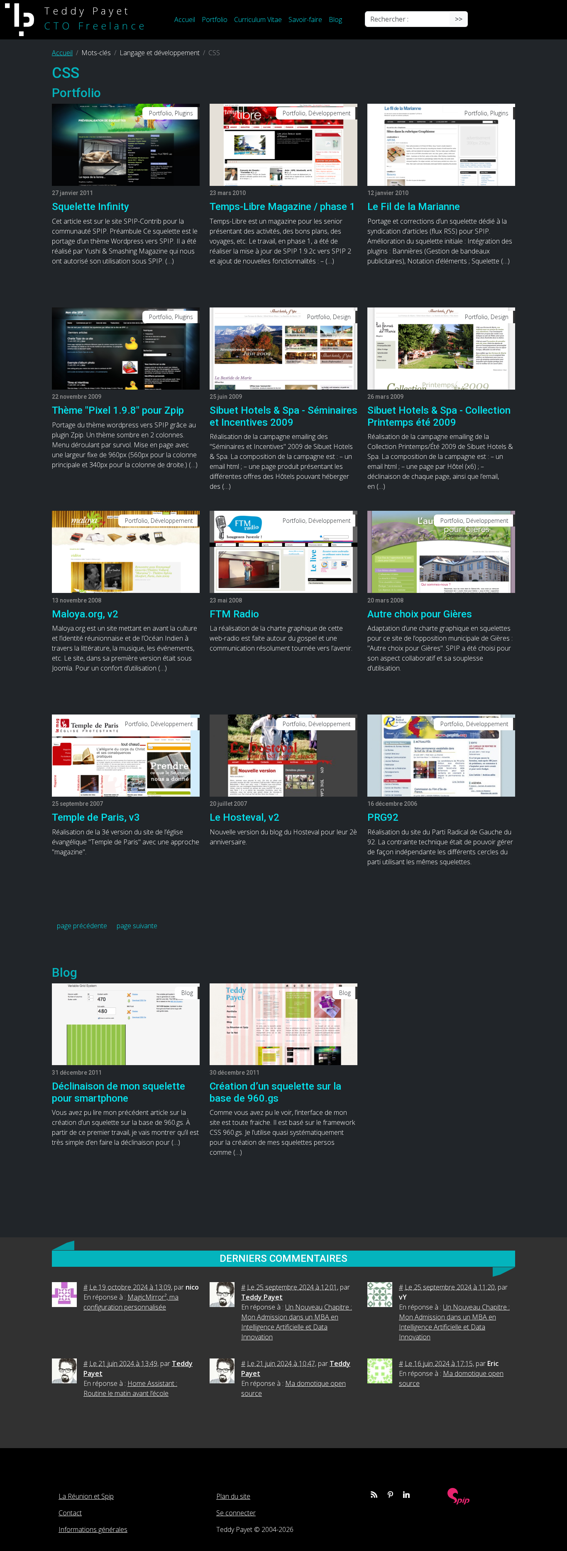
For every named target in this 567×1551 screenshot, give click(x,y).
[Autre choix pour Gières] (441, 551)
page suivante (137, 925)
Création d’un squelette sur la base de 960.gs (275, 1092)
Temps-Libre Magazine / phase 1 (282, 206)
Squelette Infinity (90, 206)
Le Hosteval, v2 (244, 817)
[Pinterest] (390, 1494)
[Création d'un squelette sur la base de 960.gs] (283, 1023)
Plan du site (233, 1496)
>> (458, 19)
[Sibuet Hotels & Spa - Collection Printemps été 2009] (441, 347)
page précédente (82, 925)
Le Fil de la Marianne (413, 206)
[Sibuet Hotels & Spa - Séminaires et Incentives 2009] (283, 347)
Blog (335, 19)
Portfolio (214, 19)
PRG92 (382, 817)
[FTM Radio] (283, 551)
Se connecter (236, 1512)
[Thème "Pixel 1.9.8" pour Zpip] (126, 347)
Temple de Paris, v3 (96, 817)
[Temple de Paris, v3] (126, 754)
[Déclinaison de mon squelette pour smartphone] (126, 1023)
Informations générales (93, 1529)
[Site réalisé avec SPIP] (458, 1495)
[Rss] (374, 1494)
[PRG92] (441, 754)
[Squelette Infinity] (126, 144)
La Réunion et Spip (86, 1496)
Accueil (184, 19)
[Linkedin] (406, 1494)
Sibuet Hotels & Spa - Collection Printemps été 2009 (439, 416)
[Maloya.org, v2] (126, 551)
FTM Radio (234, 614)
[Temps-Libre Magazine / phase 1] (283, 144)
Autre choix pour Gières (419, 614)
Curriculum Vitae (258, 19)
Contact (70, 1512)
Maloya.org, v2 (85, 614)
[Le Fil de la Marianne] (441, 144)
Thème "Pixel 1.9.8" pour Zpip (118, 410)
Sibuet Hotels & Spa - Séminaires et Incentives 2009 (283, 416)
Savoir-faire (305, 19)
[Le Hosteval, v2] (283, 754)
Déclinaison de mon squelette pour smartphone (118, 1092)
